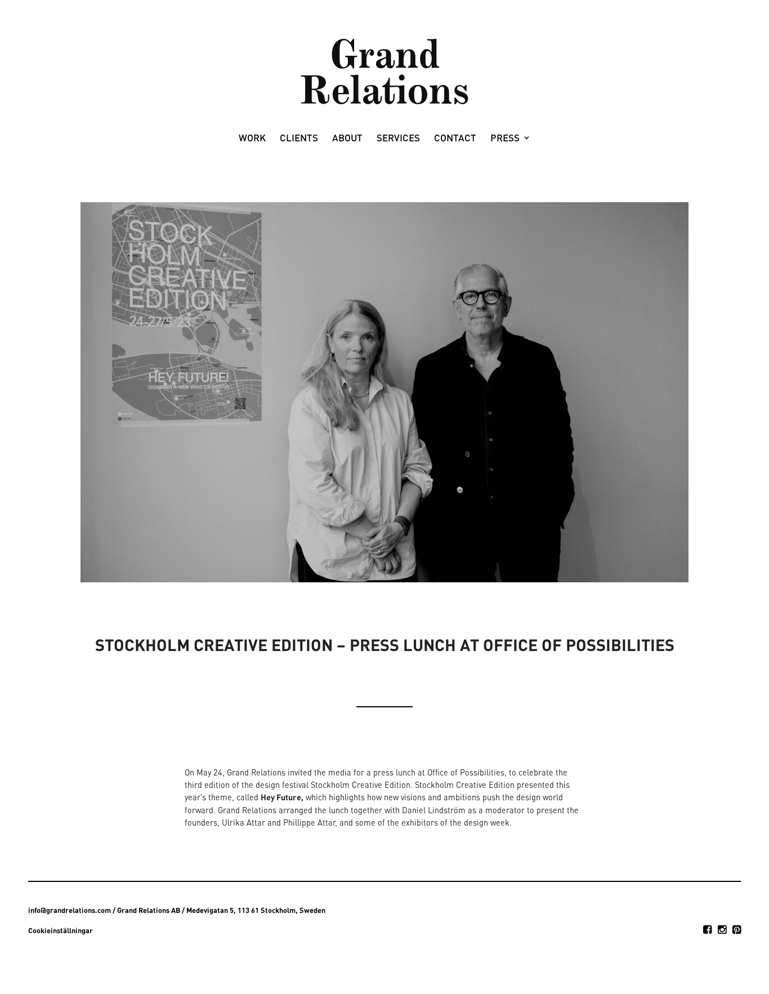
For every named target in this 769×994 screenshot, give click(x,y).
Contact (455, 138)
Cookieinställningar (60, 930)
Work (252, 138)
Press (505, 138)
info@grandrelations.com (69, 910)
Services (398, 138)
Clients (299, 138)
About (347, 138)
